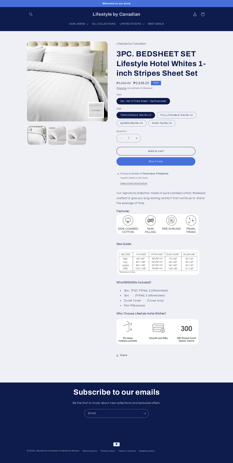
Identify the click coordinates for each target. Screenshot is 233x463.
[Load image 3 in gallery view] (77, 135)
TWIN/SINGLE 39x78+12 (135, 115)
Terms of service (127, 451)
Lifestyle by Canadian (47, 451)
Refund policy (90, 451)
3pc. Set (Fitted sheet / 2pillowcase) (143, 101)
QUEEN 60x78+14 (131, 123)
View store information (133, 183)
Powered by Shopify (69, 451)
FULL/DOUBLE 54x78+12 (177, 115)
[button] (31, 14)
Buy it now (156, 161)
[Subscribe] (145, 413)
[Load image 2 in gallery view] (57, 135)
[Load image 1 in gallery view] (37, 135)
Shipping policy (147, 451)
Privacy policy (108, 451)
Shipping (121, 88)
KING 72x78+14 (162, 123)
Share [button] (123, 355)
